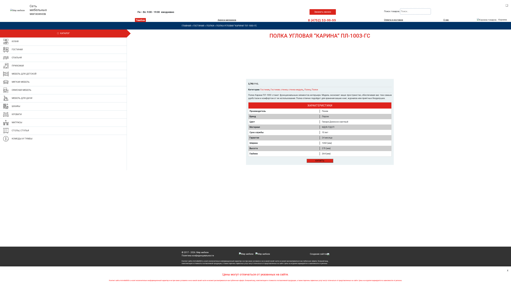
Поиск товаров (391, 11)
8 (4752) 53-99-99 (322, 20)
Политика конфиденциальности (198, 255)
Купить (319, 160)
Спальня (17, 57)
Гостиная (198, 25)
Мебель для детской (24, 74)
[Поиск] (507, 5)
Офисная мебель (21, 90)
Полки (210, 25)
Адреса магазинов (227, 20)
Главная (186, 25)
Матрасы (17, 122)
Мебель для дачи (22, 98)
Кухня (15, 41)
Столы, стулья (20, 130)
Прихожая (18, 65)
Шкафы (16, 106)
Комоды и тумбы (22, 138)
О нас (446, 20)
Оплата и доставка (393, 20)
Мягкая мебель (21, 82)
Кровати (17, 114)
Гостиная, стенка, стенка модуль (287, 89)
